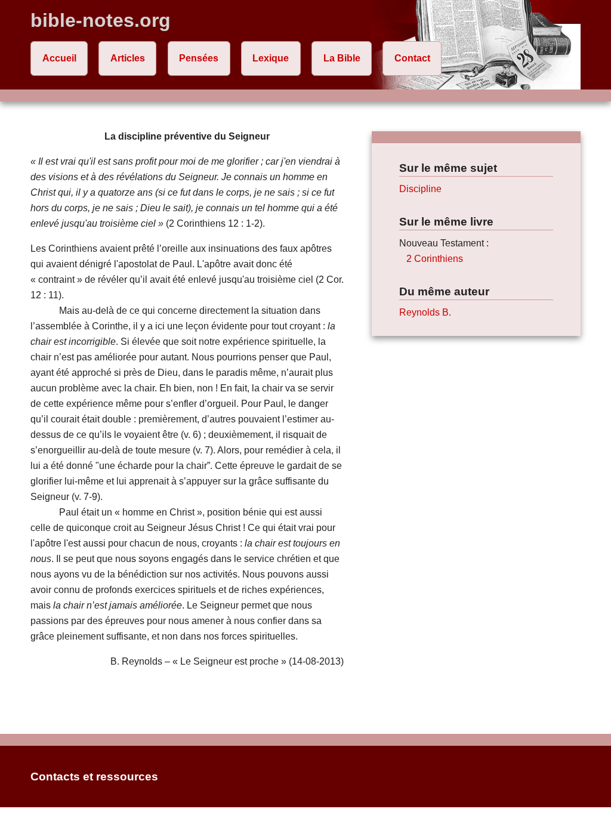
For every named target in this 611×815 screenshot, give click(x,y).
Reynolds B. (425, 312)
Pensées (198, 58)
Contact (412, 58)
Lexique (270, 58)
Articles (127, 58)
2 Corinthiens (434, 259)
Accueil (59, 58)
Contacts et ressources (94, 776)
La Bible (341, 58)
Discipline (420, 189)
